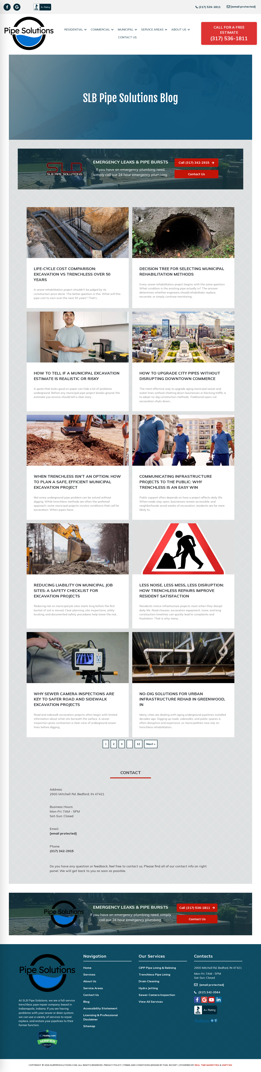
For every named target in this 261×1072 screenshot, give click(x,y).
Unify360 (227, 1065)
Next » (150, 744)
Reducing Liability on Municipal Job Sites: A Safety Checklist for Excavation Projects (73, 591)
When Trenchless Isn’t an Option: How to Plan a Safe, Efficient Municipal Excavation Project (77, 482)
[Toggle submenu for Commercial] (112, 30)
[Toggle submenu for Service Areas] (166, 30)
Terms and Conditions (136, 1065)
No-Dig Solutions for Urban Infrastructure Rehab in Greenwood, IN (182, 699)
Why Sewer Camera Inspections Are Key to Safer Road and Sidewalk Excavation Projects (74, 699)
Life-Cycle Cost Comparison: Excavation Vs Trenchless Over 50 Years (72, 274)
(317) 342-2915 (62, 851)
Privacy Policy (112, 1065)
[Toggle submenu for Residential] (85, 30)
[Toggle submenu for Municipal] (136, 30)
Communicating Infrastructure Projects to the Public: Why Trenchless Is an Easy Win (175, 482)
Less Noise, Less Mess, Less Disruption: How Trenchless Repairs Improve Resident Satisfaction (181, 591)
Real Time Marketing (207, 1065)
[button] (7, 7)
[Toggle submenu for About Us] (189, 30)
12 (138, 744)
